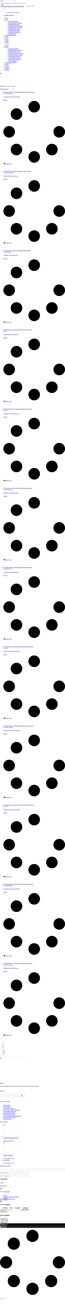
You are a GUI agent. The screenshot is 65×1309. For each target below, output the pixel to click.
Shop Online (6, 1105)
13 (4, 1050)
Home (1, 84)
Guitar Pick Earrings (7, 252)
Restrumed (7, 1191)
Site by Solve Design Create (7, 1199)
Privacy (5, 1195)
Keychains (5, 410)
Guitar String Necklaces (8, 172)
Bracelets (5, 331)
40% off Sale (6, 1160)
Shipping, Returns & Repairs (11, 1197)
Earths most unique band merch (11, 1138)
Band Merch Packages (9, 1117)
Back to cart (4, 1222)
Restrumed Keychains (9, 1114)
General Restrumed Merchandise (12, 1116)
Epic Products (7, 1107)
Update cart (3, 1211)
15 (4, 1053)
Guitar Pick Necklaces (9, 1113)
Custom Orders (7, 1119)
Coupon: (2, 1209)
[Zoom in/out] (0, 1298)
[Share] (4, 1298)
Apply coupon (25, 1209)
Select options (27, 171)
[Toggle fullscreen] (2, 1298)
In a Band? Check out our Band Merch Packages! (13, 3)
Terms (5, 1200)
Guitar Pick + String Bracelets (11, 1110)
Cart (5, 15)
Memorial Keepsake (8, 1155)
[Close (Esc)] (5, 1298)
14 (4, 1052)
